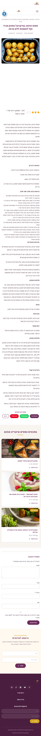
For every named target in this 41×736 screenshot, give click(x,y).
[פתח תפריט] (37, 11)
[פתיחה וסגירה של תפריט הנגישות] (4, 14)
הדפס (5, 416)
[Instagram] (11, 687)
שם (37, 583)
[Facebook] (29, 687)
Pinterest (14, 416)
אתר (38, 603)
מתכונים (32, 19)
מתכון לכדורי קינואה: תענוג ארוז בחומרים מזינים (22, 531)
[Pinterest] (20, 687)
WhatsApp (24, 416)
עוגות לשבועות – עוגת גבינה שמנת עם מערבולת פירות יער (23, 495)
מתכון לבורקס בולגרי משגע (28, 461)
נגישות (14, 733)
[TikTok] (16, 687)
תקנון (27, 733)
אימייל (37, 593)
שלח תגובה (33, 623)
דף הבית (37, 19)
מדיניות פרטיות (21, 733)
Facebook (34, 416)
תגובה (37, 565)
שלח (21, 666)
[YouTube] (25, 687)
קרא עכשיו (34, 467)
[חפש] (4, 11)
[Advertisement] (20, 87)
